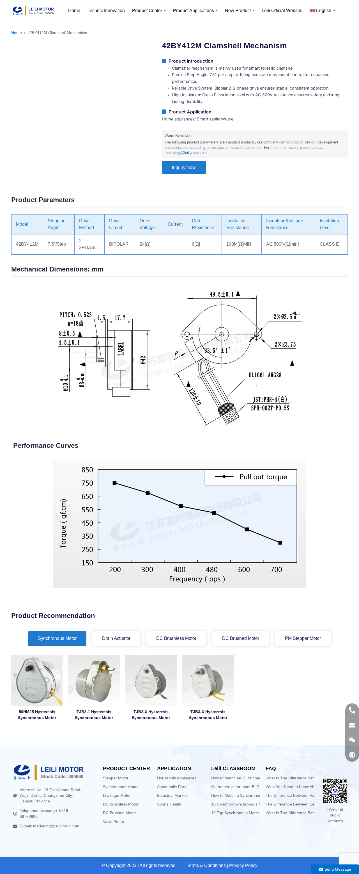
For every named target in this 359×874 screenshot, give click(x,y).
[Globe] (352, 755)
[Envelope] (352, 725)
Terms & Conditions (206, 865)
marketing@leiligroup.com (186, 153)
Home (16, 32)
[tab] (57, 638)
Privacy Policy (243, 865)
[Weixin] (352, 740)
